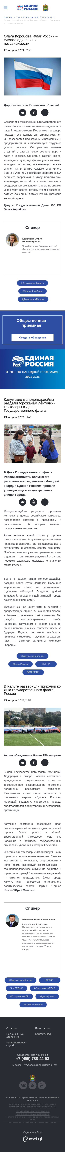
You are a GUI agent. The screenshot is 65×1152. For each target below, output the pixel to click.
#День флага (47, 996)
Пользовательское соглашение (33, 1111)
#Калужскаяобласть (32, 283)
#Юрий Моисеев (33, 1004)
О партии (12, 1028)
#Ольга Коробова (32, 291)
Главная (8, 17)
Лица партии (42, 1028)
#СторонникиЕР (19, 996)
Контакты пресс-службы (16, 1044)
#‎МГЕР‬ (46, 664)
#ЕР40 (49, 980)
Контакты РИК (43, 1033)
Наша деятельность (27, 17)
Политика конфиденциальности (33, 1114)
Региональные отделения (15, 1035)
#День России (20, 664)
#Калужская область (32, 656)
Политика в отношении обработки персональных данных (32, 1118)
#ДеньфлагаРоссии (33, 299)
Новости (47, 17)
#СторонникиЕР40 (44, 988)
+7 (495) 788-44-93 (32, 1058)
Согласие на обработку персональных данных (32, 1122)
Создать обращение (32, 337)
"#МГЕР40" (33, 672)
